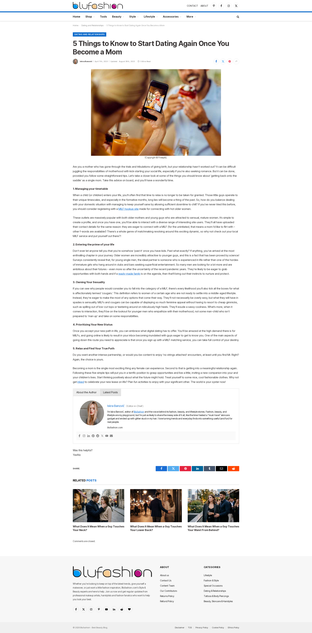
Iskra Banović (86, 61)
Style (132, 16)
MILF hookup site (128, 209)
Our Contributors (168, 590)
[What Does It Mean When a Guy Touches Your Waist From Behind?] (213, 505)
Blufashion (139, 411)
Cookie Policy (218, 627)
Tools (103, 16)
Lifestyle (149, 16)
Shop (88, 16)
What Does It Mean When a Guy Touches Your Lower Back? (156, 528)
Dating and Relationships (92, 25)
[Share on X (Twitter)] (223, 61)
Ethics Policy (233, 627)
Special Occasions (213, 585)
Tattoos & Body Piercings (216, 596)
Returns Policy (167, 596)
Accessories (171, 16)
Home (76, 16)
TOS (190, 627)
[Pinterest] (93, 436)
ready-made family (129, 273)
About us (164, 575)
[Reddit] (97, 436)
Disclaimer (179, 627)
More (190, 16)
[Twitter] (102, 436)
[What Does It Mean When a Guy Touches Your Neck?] (98, 505)
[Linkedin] (88, 436)
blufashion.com (115, 427)
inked (81, 382)
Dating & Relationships (215, 590)
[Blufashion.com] (98, 5)
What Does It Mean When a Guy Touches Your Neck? (98, 528)
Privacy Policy (201, 627)
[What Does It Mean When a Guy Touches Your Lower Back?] (156, 505)
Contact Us (165, 580)
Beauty (116, 16)
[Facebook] (79, 436)
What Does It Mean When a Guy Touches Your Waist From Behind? (213, 528)
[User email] (111, 436)
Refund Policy (167, 601)
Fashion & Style (211, 580)
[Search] (237, 16)
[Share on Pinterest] (230, 61)
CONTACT (192, 5)
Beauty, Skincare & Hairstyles (218, 601)
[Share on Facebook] (216, 61)
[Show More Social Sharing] (236, 61)
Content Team (167, 585)
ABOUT (204, 5)
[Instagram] (84, 436)
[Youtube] (106, 436)
